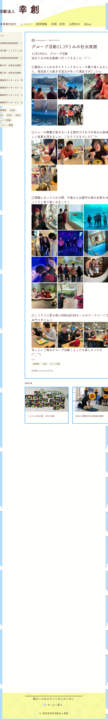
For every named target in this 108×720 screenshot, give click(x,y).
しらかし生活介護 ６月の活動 (41, 416)
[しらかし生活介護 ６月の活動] (46, 399)
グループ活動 (55, 364)
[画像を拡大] (44, 86)
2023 (17, 115)
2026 (9, 115)
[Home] (44, 704)
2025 (45, 364)
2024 (12, 110)
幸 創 (29, 9)
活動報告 (36, 364)
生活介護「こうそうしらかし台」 (43, 370)
